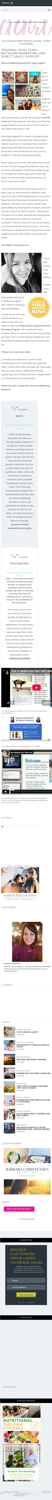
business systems (23, 1097)
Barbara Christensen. (30, 1492)
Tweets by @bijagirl (10, 1387)
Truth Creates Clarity (27, 1032)
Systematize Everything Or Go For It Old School (33, 1101)
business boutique (23, 1111)
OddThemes (9, 1494)
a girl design (21, 1083)
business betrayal (23, 1029)
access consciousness (25, 1042)
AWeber (31, 1302)
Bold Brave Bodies (23, 1057)
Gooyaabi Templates (41, 1494)
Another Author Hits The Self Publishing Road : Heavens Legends (33, 1128)
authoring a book (23, 1071)
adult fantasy (21, 1125)
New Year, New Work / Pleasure (31, 1059)
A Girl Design (32, 1496)
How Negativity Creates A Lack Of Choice (32, 1046)
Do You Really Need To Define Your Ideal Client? (33, 1114)
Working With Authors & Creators (33, 1073)
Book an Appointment (19, 1209)
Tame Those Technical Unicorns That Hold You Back (32, 1087)
